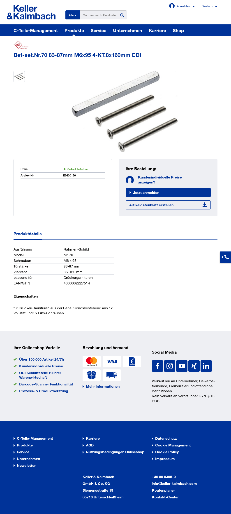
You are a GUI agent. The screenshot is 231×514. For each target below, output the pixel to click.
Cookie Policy (167, 452)
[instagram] (170, 365)
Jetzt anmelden (146, 192)
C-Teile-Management (36, 30)
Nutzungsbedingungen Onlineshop (115, 452)
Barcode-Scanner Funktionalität (46, 384)
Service (98, 30)
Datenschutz (166, 438)
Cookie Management (173, 445)
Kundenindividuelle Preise (41, 366)
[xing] (194, 365)
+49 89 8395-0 (164, 476)
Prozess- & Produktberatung (43, 391)
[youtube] (182, 365)
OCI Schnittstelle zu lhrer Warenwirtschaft (40, 375)
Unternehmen (127, 30)
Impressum (165, 458)
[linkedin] (206, 365)
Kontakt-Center (165, 497)
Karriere (157, 30)
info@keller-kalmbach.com (174, 483)
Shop (178, 30)
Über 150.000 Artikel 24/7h (41, 359)
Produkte (74, 30)
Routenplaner (163, 490)
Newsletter (26, 465)
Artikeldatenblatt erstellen (151, 205)
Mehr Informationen (103, 386)
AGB (90, 445)
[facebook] (158, 365)
